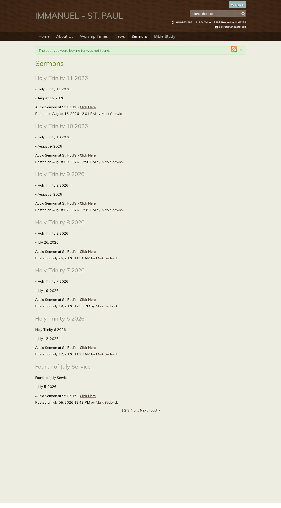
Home (44, 36)
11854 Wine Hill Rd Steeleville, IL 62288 (221, 22)
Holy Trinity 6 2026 (60, 318)
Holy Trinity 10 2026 (61, 125)
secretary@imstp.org (232, 26)
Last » (155, 410)
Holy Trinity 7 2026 (60, 270)
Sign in (239, 4)
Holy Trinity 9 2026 (60, 173)
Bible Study (164, 36)
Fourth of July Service (63, 366)
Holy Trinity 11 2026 (61, 77)
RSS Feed (234, 49)
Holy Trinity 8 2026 (60, 222)
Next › (145, 410)
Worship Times (94, 36)
